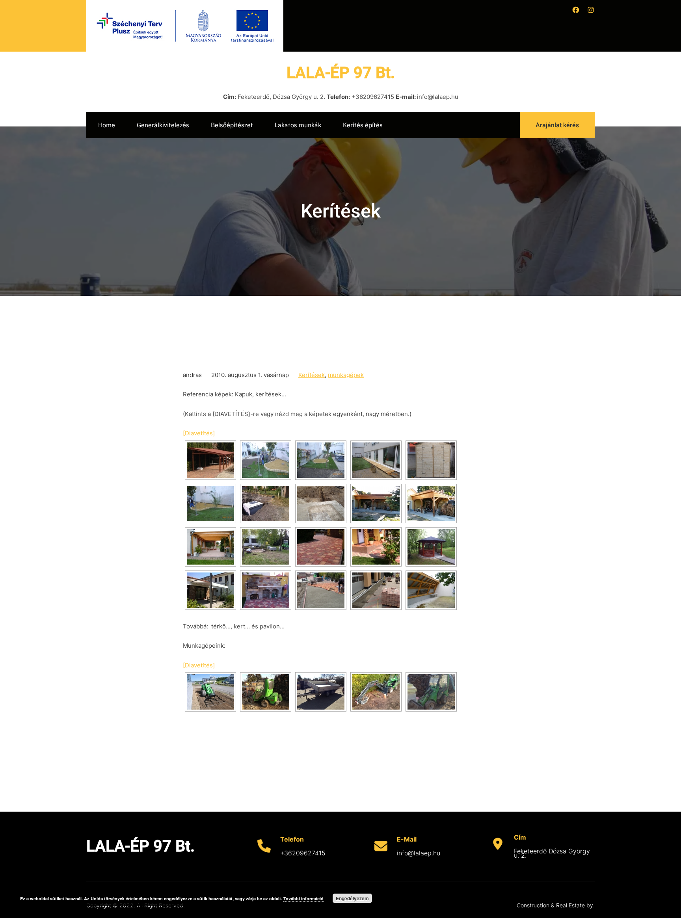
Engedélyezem (352, 898)
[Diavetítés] (199, 433)
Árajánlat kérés (557, 125)
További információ (303, 898)
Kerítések (311, 375)
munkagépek (346, 375)
